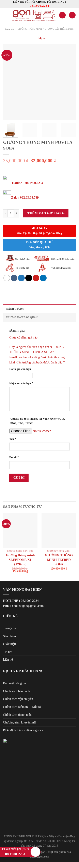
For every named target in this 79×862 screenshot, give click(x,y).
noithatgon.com (39, 856)
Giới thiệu (9, 644)
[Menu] (5, 15)
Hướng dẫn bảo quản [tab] (22, 317)
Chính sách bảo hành (16, 691)
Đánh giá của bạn (20, 369)
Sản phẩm (9, 636)
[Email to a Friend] (28, 278)
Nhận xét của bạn (21, 383)
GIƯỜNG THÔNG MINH (30, 29)
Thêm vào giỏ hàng (45, 213)
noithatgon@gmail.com (29, 605)
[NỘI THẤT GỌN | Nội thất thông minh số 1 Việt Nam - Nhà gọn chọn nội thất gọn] (33, 15)
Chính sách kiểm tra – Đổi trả (22, 706)
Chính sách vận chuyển (18, 699)
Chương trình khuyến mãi (19, 722)
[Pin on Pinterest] (36, 278)
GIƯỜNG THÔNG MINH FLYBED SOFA (59, 559)
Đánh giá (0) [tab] (14, 308)
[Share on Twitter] (21, 278)
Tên (12, 439)
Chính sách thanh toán (17, 714)
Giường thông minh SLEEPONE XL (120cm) (20, 559)
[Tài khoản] (62, 15)
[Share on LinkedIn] (43, 278)
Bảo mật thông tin (14, 683)
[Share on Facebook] (14, 278)
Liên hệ (8, 659)
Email (14, 457)
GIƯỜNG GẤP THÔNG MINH (59, 29)
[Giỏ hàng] (72, 15)
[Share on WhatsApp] (6, 278)
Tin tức (7, 651)
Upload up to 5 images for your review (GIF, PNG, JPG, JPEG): (37, 421)
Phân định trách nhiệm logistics (23, 730)
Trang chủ (9, 29)
